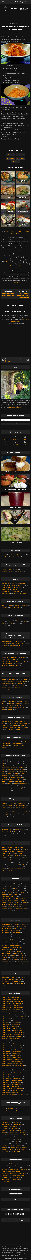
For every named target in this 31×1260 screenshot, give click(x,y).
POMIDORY (10, 902)
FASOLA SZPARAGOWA (18, 888)
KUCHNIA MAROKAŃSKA (20, 231)
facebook (6, 439)
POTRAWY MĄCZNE (6, 687)
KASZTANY (15, 857)
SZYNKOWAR (12, 645)
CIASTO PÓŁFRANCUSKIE (7, 943)
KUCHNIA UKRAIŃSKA (16, 1086)
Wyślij (16, 161)
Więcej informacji (11, 1258)
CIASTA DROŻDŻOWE (18, 928)
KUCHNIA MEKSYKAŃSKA (7, 1059)
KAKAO (23, 829)
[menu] (3, 2)
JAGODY (16, 855)
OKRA (23, 898)
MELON (22, 859)
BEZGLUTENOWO (5, 583)
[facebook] (15, 2)
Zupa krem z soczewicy (23, 196)
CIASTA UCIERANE (16, 932)
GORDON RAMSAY (5, 1167)
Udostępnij (21, 154)
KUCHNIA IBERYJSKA (18, 1034)
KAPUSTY (23, 892)
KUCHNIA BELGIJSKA (18, 1011)
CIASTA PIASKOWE (5, 932)
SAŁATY (3, 783)
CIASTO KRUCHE (5, 940)
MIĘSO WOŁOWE (5, 983)
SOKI (21, 833)
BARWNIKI (24, 924)
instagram (15, 439)
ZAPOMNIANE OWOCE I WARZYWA (9, 787)
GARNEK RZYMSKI (5, 643)
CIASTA (23, 926)
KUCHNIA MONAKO (19, 1059)
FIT (24, 585)
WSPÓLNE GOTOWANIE (6, 1110)
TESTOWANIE (4, 1147)
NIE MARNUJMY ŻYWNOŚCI (7, 661)
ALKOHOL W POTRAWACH (7, 829)
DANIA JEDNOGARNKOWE (7, 641)
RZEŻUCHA (10, 781)
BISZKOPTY (9, 926)
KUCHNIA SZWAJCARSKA (17, 1080)
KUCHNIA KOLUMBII (17, 1047)
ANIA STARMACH (5, 1164)
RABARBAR (4, 866)
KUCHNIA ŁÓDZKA (5, 683)
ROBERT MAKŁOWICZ (15, 1177)
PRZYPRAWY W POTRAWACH (7, 663)
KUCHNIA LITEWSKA (16, 1053)
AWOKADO (4, 849)
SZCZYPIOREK (4, 785)
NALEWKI (9, 831)
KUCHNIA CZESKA (5, 1022)
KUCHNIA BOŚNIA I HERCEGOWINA (9, 1016)
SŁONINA (3, 985)
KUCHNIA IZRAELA (16, 1040)
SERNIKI (24, 961)
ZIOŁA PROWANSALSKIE (17, 789)
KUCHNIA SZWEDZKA (6, 1082)
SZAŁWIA (16, 783)
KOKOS (16, 765)
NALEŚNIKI (20, 683)
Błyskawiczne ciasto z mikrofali (15, 472)
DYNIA (9, 853)
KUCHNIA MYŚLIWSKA (16, 1061)
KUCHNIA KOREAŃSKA (6, 1049)
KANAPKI (11, 703)
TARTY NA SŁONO (16, 687)
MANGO (10, 859)
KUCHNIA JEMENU (5, 1044)
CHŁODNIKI (4, 569)
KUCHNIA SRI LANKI (19, 1076)
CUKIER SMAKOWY (5, 947)
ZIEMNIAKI (21, 912)
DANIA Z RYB (17, 741)
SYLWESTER (19, 1145)
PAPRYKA (22, 900)
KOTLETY (11, 705)
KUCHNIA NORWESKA (17, 1063)
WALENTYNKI (24, 1147)
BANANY (18, 849)
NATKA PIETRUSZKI (11, 659)
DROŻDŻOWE (4, 807)
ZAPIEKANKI (4, 665)
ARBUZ (16, 847)
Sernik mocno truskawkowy (8, 210)
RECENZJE (23, 1143)
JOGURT (12, 231)
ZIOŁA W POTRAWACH (14, 665)
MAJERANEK (10, 769)
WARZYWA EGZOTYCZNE (20, 908)
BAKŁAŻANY (11, 883)
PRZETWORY (4, 607)
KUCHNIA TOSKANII (6, 1084)
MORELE (3, 861)
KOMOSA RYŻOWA (5, 767)
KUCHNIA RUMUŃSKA (17, 1073)
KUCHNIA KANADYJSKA (17, 1045)
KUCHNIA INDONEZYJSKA (7, 1036)
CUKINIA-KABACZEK (12, 887)
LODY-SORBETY (11, 622)
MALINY (3, 859)
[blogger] (22, 2)
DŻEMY (3, 605)
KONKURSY (16, 1134)
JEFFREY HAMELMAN (14, 1169)
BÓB (16, 885)
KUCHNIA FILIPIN (5, 1026)
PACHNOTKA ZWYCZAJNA (7, 775)
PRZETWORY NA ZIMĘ (14, 607)
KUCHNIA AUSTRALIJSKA (6, 1007)
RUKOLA (3, 781)
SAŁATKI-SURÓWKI (15, 233)
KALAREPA (10, 892)
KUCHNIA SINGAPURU (16, 1074)
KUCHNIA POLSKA (11, 681)
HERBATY (15, 761)
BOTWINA (19, 883)
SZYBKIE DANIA (10, 729)
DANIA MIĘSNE (5, 977)
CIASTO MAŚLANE (5, 941)
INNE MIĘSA (11, 979)
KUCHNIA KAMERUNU (6, 1045)
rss (25, 444)
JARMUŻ (8, 763)
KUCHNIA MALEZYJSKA (6, 1057)
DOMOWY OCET (5, 1128)
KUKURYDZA (13, 896)
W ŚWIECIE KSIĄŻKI (16, 556)
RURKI (19, 961)
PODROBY (14, 983)
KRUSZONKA (20, 955)
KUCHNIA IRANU (5, 1038)
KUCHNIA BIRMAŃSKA (18, 1013)
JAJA (12, 620)
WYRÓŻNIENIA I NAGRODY (22, 1149)
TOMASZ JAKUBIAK (15, 1179)
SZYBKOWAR (4, 645)
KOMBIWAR (24, 643)
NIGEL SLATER (13, 1173)
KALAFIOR (3, 892)
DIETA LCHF (4, 585)
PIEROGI (10, 685)
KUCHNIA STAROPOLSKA (6, 1078)
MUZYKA (11, 554)
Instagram (15, 262)
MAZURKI (24, 957)
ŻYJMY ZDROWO (23, 593)
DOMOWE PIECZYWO (11, 701)
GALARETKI (18, 951)
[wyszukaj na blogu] (29, 2)
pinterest (6, 444)
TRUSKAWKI (11, 866)
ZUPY (17, 569)
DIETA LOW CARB (12, 585)
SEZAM (9, 783)
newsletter (15, 444)
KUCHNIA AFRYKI (15, 997)
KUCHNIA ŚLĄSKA (14, 1092)
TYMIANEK (13, 785)
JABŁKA (9, 855)
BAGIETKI (4, 803)
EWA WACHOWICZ (13, 1165)
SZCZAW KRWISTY (24, 783)
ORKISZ (25, 727)
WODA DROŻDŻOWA (6, 814)
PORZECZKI (16, 864)
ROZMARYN (12, 779)
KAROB (8, 857)
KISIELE (13, 955)
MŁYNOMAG (4, 727)
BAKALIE (3, 679)
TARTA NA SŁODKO (11, 963)
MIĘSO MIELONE (5, 981)
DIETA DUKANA (15, 583)
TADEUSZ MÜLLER (5, 1179)
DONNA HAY (4, 1165)
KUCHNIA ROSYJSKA (6, 1073)
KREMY (10, 569)
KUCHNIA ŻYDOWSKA (22, 1094)
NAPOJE (15, 831)
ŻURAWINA (10, 870)
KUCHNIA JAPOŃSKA (15, 1042)
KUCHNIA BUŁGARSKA (6, 1018)
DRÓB (21, 977)
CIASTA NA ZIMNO (15, 930)
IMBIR (3, 763)
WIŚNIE (3, 868)
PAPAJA (16, 862)
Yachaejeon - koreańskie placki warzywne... (22, 181)
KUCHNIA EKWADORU (16, 1024)
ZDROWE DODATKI (16, 591)
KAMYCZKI (4, 554)
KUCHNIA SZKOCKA (6, 1080)
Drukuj (11, 154)
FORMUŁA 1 (20, 1130)
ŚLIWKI (3, 870)
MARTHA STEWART (16, 1171)
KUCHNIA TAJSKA (16, 1082)
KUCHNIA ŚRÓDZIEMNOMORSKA (8, 1094)
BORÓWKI (24, 849)
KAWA (3, 831)
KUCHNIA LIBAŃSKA (6, 1053)
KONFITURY (17, 605)
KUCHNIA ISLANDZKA (6, 1040)
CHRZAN (10, 760)
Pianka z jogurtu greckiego (22, 224)
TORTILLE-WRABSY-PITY (6, 689)
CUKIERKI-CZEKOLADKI (17, 947)
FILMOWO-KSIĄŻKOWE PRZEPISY (8, 1130)
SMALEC (17, 707)
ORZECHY (17, 861)
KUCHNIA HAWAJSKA (17, 1030)
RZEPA (9, 904)
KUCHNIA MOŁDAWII (6, 1061)
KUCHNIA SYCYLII (17, 1078)
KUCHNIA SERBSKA (6, 1074)
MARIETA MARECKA (6, 1171)
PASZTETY (10, 707)
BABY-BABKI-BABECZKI (7, 924)
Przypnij (22, 158)
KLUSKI (25, 679)
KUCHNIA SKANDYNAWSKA (7, 1076)
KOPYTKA (4, 681)
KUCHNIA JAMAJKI (5, 1042)
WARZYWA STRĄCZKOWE (7, 910)
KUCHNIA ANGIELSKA (17, 1003)
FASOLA (9, 888)
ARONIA (21, 847)
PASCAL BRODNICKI (5, 1175)
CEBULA (22, 885)
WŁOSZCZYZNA (18, 910)
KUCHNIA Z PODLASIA (17, 1090)
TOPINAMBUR (4, 908)
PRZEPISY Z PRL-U (18, 587)
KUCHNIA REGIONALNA (19, 1071)
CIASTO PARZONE (14, 941)
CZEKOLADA (4, 949)
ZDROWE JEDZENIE (6, 593)
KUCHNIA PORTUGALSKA (7, 1071)
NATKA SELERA (22, 771)
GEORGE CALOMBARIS (23, 1165)
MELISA (17, 769)
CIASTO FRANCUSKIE (13, 938)
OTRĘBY (22, 773)
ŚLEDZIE (3, 709)
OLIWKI (3, 900)
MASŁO (19, 622)
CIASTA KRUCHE (5, 930)
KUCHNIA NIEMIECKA (6, 1063)
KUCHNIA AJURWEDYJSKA (7, 587)
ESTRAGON (4, 761)
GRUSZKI (3, 855)
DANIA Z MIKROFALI (5, 1124)
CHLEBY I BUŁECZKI (22, 803)
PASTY (23, 661)
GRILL (26, 701)
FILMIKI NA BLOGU (14, 1128)
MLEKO (3, 623)
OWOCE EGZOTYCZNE (6, 862)
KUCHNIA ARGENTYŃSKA (7, 1005)
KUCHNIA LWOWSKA (6, 1055)
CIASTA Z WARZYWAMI (6, 936)
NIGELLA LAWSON (22, 1173)
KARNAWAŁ (8, 1134)
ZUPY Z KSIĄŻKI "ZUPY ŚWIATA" (8, 571)
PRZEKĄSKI (16, 775)
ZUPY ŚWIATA (20, 571)
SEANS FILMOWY (5, 556)
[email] (24, 2)
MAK (12, 957)
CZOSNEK (15, 32)
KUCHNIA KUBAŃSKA (17, 1051)
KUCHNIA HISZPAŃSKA (17, 1032)
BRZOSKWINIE (4, 851)
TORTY (19, 963)
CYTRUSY (12, 851)
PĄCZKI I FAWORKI (5, 961)
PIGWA (3, 864)
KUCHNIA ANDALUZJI (6, 1003)
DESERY (11, 949)
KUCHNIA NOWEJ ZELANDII (7, 1065)
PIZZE (17, 685)
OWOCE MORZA (15, 745)
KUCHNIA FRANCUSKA (6, 1028)
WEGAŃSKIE (15, 589)
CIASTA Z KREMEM (5, 934)
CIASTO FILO (4, 938)
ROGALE (26, 811)
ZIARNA (18, 729)
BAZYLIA (3, 760)
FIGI (15, 853)
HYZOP (21, 761)
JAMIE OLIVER (4, 1169)
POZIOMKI (24, 864)
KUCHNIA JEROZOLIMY (16, 1044)
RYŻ (2, 729)
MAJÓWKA (12, 1136)
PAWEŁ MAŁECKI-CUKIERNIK (18, 1175)
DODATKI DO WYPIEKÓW (12, 657)
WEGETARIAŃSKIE (5, 591)
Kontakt (15, 282)
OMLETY (17, 623)
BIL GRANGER (13, 1164)
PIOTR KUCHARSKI (5, 1177)
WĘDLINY (19, 645)
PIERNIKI (23, 959)
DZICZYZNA (4, 979)
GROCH (3, 890)
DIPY (3, 657)
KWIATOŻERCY (22, 767)
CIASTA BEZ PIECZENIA (6, 928)
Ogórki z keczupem (16, 542)
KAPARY (21, 763)
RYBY (23, 745)
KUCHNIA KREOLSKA (18, 1049)
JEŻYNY (22, 855)
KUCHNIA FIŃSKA (14, 1026)
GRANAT (20, 853)
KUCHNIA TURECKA (5, 1086)
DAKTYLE (3, 853)
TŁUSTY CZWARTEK (15, 1147)
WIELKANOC (4, 1149)
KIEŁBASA (18, 703)
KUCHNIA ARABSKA (5, 997)
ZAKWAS (3, 816)
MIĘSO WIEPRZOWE (16, 981)
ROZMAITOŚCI (4, 1145)
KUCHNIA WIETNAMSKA (7, 1088)
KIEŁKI (3, 765)
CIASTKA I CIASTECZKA (18, 936)
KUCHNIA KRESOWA (6, 1051)
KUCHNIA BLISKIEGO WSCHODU (8, 1015)
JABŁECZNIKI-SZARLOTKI (6, 953)
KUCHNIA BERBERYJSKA (6, 1013)
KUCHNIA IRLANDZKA (14, 1038)
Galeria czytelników (15, 266)
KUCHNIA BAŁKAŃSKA (6, 1011)
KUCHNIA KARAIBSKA (6, 1047)
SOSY (18, 663)
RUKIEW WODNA (20, 779)
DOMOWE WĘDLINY (19, 641)
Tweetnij (11, 158)
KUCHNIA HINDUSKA (6, 1032)
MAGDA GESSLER (24, 1169)
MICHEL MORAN (5, 1173)
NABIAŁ (10, 623)
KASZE (3, 723)
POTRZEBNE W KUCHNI (6, 1141)
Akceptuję (22, 1258)
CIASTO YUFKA (5, 945)
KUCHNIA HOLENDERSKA (7, 1034)
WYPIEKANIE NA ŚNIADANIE (21, 1110)
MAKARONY (15, 725)
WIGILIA (11, 1149)
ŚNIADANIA (4, 625)
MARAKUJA (17, 859)
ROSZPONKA (4, 779)
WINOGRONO (19, 866)
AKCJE (3, 1108)
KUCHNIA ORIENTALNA (19, 1065)
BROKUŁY (3, 885)
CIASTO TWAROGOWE (18, 943)
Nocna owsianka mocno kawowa (23, 210)
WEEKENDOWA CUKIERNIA (7, 965)
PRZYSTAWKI (14, 1143)
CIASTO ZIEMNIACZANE (15, 945)
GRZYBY (9, 890)
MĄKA (12, 683)
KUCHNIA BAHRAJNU (17, 1009)
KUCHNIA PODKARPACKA (7, 1069)
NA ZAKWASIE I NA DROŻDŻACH (8, 809)
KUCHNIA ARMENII (18, 1005)
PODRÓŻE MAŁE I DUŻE (20, 554)
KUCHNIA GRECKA (5, 745)
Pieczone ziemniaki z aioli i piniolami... (8, 181)
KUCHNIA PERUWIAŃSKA (18, 1067)
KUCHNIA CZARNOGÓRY (18, 1020)
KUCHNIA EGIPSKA (5, 1024)
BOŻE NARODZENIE (6, 1122)
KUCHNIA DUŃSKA (15, 1022)
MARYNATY (24, 605)
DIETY (19, 585)
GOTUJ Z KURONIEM (15, 1167)
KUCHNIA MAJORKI (16, 1055)
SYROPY (3, 835)
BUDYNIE (17, 926)
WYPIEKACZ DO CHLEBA (17, 814)
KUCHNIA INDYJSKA (18, 1036)
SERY (12, 1145)
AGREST (3, 847)
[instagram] (17, 2)
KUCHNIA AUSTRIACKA (18, 1007)
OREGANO (10, 773)
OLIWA (27, 231)
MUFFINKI (10, 959)
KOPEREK (23, 657)
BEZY (3, 926)
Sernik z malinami (8, 225)
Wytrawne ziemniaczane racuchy (16, 489)
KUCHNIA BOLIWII (21, 1015)
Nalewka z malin (15, 507)
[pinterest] (20, 2)
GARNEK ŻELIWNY (15, 643)
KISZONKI (10, 605)
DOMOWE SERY (5, 620)
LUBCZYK (3, 769)
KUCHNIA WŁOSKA (22, 681)
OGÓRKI (17, 898)
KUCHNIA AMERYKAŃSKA (17, 1001)
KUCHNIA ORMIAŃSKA (6, 1067)
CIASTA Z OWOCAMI (16, 934)
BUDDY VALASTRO (22, 1164)
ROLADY (13, 961)
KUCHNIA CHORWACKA (6, 1020)
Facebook (9, 262)
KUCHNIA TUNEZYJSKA (16, 1084)
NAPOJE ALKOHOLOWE (6, 833)
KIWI (20, 857)
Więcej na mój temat (15, 407)
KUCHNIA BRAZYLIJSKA (22, 1016)
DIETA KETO (22, 583)
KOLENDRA (22, 765)
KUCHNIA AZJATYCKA (12, 723)
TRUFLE (11, 908)
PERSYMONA (23, 862)
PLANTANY (9, 864)
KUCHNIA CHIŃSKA (23, 723)
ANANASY (10, 847)
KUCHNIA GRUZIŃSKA (6, 1030)
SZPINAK (16, 906)
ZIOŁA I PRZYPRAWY (6, 789)
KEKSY (8, 955)
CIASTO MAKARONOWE (16, 940)
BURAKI (10, 885)
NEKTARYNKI (10, 861)
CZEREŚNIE (20, 851)
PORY (18, 902)
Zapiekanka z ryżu (8, 196)
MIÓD (24, 622)
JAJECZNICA (18, 620)
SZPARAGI (10, 906)
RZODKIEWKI (15, 904)
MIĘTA (3, 771)
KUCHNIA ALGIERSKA (6, 1001)
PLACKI (22, 685)
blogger (25, 439)
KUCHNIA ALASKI (17, 999)
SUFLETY (3, 963)
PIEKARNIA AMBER (11, 1108)
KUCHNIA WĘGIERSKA (18, 1088)
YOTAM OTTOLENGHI (6, 1181)
